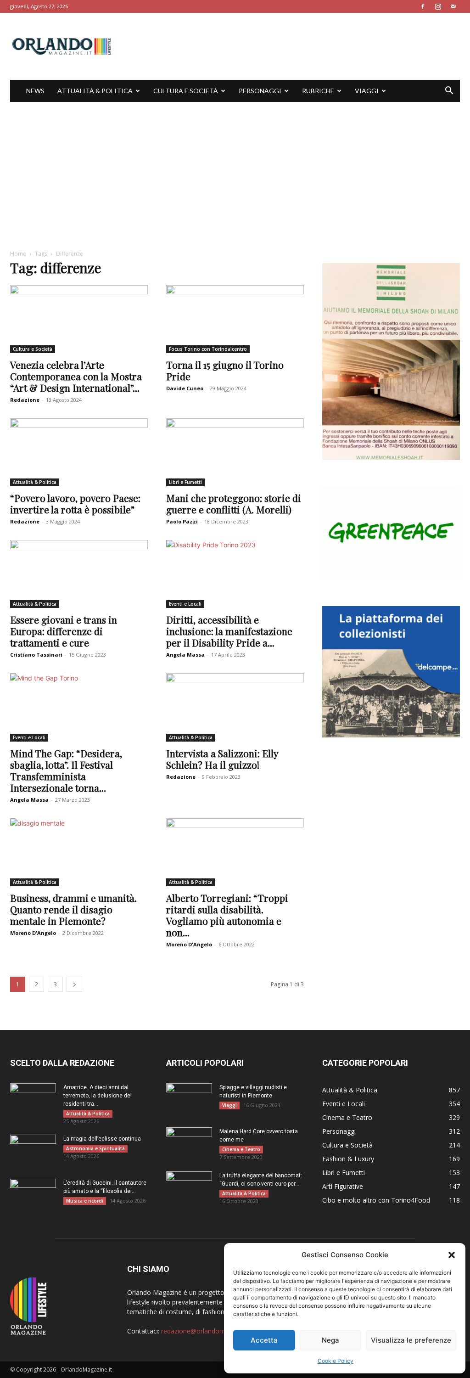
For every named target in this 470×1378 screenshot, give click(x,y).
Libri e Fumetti (185, 482)
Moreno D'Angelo (33, 932)
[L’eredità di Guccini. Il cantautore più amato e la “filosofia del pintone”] (33, 1195)
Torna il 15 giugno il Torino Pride (225, 370)
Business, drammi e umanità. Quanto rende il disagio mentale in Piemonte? (73, 909)
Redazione (24, 399)
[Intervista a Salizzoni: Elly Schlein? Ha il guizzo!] (235, 707)
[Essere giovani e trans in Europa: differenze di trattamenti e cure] (79, 574)
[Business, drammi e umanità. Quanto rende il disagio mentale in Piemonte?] (79, 852)
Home (18, 254)
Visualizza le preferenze (411, 1340)
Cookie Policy (335, 1360)
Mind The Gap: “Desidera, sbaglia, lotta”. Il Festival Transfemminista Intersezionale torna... (66, 770)
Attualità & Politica (95, 91)
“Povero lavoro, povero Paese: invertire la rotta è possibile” (75, 503)
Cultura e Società (185, 91)
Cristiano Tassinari (36, 654)
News (35, 91)
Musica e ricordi (84, 1201)
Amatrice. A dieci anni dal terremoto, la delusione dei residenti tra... (97, 1095)
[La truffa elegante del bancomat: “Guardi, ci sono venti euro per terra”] (189, 1187)
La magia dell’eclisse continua (102, 1139)
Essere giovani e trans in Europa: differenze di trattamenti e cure (63, 631)
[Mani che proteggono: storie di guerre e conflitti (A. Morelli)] (235, 452)
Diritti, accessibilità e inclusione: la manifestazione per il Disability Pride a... (229, 631)
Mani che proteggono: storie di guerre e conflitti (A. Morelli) (233, 503)
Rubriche (318, 91)
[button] (451, 1255)
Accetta (264, 1340)
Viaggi (367, 91)
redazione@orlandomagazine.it (207, 1331)
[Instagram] (438, 6)
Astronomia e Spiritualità (95, 1148)
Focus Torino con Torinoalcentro (208, 349)
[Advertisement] (235, 171)
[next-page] (74, 984)
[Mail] (453, 6)
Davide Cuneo (184, 388)
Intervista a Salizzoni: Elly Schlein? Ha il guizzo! (222, 759)
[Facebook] (423, 6)
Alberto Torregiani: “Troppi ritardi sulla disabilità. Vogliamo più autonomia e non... (227, 915)
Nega (330, 1340)
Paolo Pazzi (182, 521)
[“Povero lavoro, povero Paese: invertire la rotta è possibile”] (79, 452)
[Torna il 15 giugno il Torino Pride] (235, 319)
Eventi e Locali (185, 604)
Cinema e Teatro (241, 1149)
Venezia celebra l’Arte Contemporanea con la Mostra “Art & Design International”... (76, 376)
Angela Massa (185, 654)
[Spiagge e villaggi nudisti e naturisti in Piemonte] (189, 1099)
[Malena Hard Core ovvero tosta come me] (189, 1143)
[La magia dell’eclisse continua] (33, 1151)
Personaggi (260, 91)
